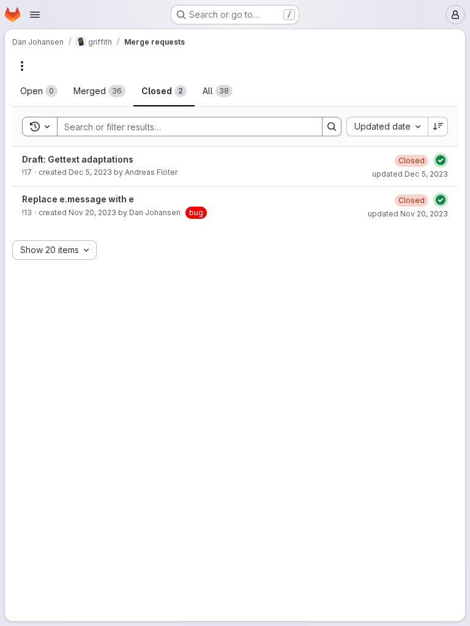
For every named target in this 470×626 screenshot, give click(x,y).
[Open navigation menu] (35, 14)
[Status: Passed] (440, 160)
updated (410, 174)
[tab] (38, 91)
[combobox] (387, 126)
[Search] (331, 126)
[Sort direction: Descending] (438, 126)
